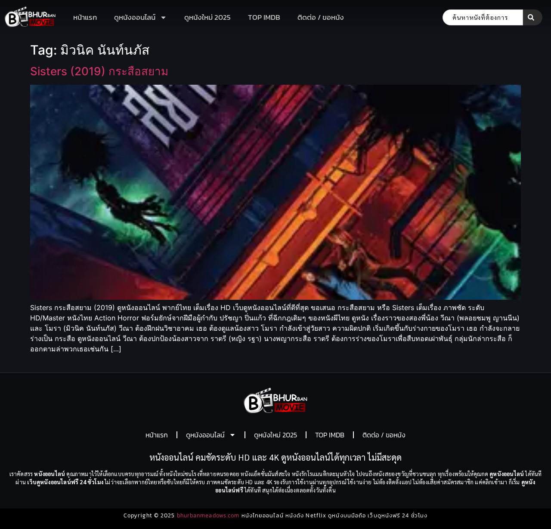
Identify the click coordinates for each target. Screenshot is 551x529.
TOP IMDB (264, 17)
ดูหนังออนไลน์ (134, 17)
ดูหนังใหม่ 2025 (207, 17)
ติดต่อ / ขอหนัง (320, 17)
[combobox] (483, 17)
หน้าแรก (85, 17)
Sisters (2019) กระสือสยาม (99, 71)
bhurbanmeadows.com (208, 515)
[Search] (532, 17)
